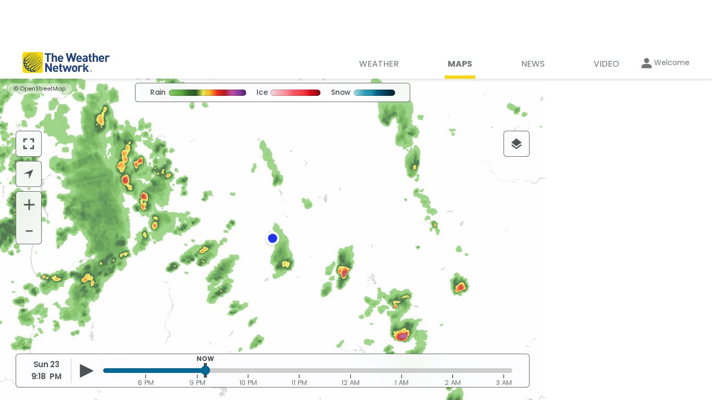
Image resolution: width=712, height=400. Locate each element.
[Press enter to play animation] (86, 370)
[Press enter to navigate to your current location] (29, 174)
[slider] (205, 370)
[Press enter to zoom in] (29, 205)
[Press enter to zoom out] (29, 231)
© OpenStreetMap (40, 88)
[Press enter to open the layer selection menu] (517, 144)
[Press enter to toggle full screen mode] (29, 144)
